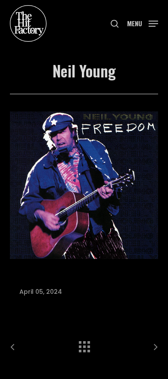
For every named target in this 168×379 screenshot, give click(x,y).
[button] (142, 22)
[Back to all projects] (84, 344)
